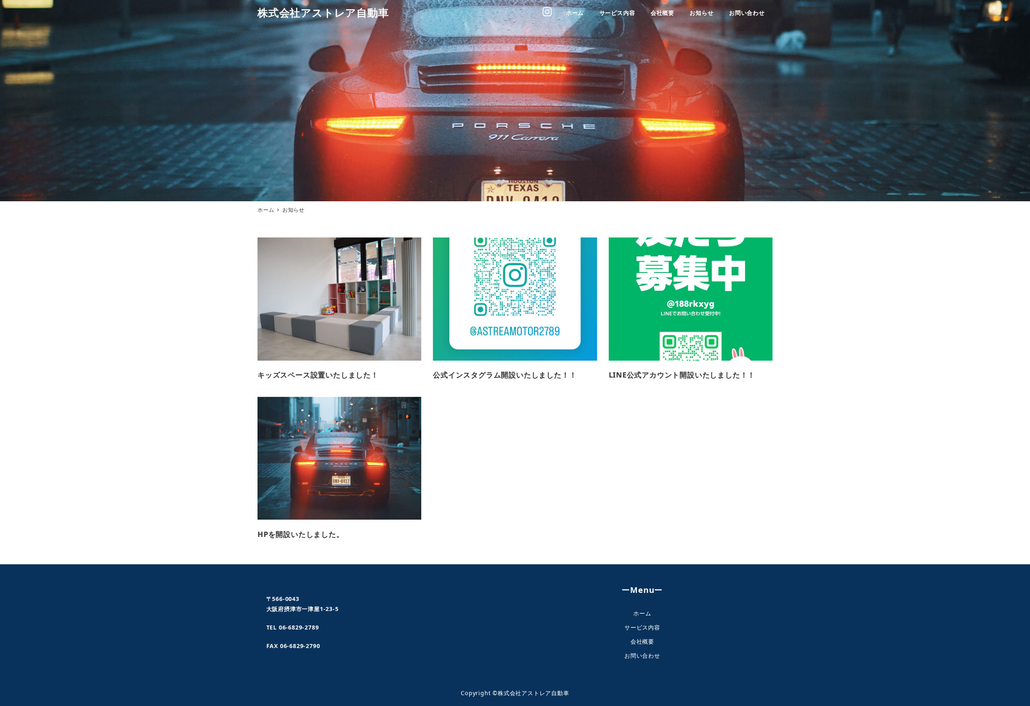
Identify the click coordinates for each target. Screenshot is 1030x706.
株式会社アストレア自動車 (323, 13)
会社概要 (642, 641)
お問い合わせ (642, 655)
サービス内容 (642, 627)
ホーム (642, 613)
